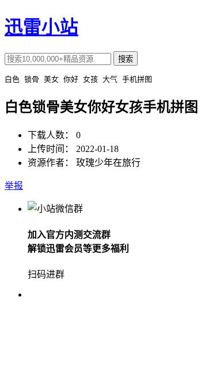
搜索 (125, 59)
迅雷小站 (41, 27)
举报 (14, 186)
